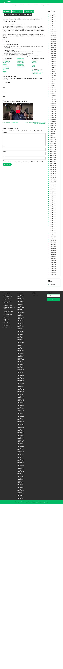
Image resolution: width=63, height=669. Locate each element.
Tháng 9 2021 (53, 57)
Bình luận (5, 132)
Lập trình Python (7, 304)
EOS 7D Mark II (6, 68)
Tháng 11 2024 (53, 19)
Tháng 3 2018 (53, 123)
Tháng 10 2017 (53, 129)
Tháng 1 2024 (53, 29)
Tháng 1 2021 (53, 73)
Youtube (36, 5)
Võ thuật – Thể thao (8, 327)
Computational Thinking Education (10, 122)
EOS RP (33, 66)
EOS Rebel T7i (20, 65)
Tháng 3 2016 (53, 155)
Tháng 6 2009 (53, 266)
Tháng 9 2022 (53, 39)
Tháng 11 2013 (53, 200)
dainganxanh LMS (45, 5)
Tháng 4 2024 (53, 25)
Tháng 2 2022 (53, 47)
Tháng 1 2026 (53, 15)
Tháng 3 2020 (53, 93)
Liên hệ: (14, 5)
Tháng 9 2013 (53, 204)
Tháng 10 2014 (53, 181)
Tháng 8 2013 (53, 206)
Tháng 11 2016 (53, 143)
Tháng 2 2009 (53, 272)
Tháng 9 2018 (53, 115)
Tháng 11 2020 (53, 77)
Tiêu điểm (6, 325)
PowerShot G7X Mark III (37, 72)
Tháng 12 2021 (53, 51)
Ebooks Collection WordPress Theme (25, 502)
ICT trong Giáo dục (29, 11)
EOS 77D (4, 69)
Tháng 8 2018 (53, 117)
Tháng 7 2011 (53, 252)
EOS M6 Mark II (35, 60)
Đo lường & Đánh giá (8, 316)
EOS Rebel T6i (20, 62)
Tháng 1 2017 (53, 139)
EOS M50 (34, 61)
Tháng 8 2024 (53, 23)
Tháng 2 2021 (53, 71)
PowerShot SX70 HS (36, 73)
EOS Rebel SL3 (20, 60)
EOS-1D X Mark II (6, 60)
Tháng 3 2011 (53, 260)
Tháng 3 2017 (53, 135)
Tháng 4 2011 (53, 258)
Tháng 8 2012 (53, 230)
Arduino (6, 302)
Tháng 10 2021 (53, 55)
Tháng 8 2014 (53, 184)
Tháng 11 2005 (53, 274)
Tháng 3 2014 (53, 194)
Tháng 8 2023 (53, 35)
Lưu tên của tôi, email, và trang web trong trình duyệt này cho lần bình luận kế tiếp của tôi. (23, 161)
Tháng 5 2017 (53, 131)
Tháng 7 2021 (53, 61)
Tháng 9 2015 (53, 165)
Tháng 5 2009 (53, 268)
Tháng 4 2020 (53, 91)
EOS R (33, 65)
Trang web (5, 156)
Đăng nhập (52, 284)
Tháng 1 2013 (53, 220)
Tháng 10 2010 (53, 262)
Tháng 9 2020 (53, 81)
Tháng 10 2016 (53, 145)
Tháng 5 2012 (53, 234)
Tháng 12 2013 (53, 198)
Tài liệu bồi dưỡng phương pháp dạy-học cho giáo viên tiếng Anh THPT (35, 123)
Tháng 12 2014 (53, 180)
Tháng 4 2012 (53, 236)
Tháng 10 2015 (53, 163)
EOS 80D (4, 71)
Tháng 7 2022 (53, 43)
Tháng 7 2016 (53, 147)
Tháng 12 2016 (53, 141)
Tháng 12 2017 (53, 125)
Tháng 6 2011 (53, 254)
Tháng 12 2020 (53, 75)
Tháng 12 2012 (53, 222)
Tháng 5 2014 (53, 190)
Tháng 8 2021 (53, 59)
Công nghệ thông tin (17, 11)
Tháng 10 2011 (53, 246)
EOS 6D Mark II (6, 67)
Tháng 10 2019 (53, 101)
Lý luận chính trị (7, 320)
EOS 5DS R (5, 65)
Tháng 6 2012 (53, 232)
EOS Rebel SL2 (20, 58)
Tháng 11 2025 (53, 17)
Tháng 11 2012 (53, 224)
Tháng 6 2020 (53, 87)
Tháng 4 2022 (53, 45)
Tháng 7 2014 (53, 186)
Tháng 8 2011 (53, 250)
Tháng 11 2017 (53, 127)
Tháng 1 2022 (53, 49)
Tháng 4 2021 (53, 67)
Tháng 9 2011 (53, 248)
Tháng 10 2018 (53, 113)
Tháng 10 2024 (53, 21)
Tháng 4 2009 (53, 270)
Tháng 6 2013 (53, 210)
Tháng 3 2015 (53, 177)
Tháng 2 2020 (53, 95)
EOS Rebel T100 (20, 67)
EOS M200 (34, 62)
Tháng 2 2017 (53, 137)
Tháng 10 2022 (53, 37)
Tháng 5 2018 (53, 119)
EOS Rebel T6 (20, 61)
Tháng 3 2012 (53, 238)
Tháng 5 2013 (53, 212)
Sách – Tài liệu (7, 324)
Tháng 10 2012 (53, 226)
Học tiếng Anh (6, 319)
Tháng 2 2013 (53, 218)
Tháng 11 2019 (53, 99)
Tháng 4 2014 (53, 192)
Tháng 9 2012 (53, 228)
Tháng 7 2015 (53, 169)
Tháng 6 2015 (53, 171)
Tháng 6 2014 (53, 188)
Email (4, 151)
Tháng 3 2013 (53, 216)
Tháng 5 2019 (53, 103)
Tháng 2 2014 (53, 196)
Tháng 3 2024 (53, 27)
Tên (4, 147)
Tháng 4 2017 (53, 133)
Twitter (29, 5)
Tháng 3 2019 (53, 107)
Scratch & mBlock (8, 305)
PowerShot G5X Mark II (37, 70)
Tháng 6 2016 (53, 149)
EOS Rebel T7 (20, 64)
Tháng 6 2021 (53, 63)
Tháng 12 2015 (53, 159)
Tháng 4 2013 (53, 214)
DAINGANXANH (6, 11)
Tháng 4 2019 (53, 105)
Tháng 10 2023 (53, 31)
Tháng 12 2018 (53, 111)
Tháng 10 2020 (53, 79)
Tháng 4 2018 (53, 121)
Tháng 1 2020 (53, 97)
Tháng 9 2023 (53, 33)
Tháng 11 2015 (53, 161)
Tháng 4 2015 (53, 175)
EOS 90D (4, 72)
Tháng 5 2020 (53, 89)
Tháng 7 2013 (53, 208)
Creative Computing (8, 301)
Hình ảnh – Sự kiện (8, 310)
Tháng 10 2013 (53, 202)
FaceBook (21, 5)
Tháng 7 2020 (53, 85)
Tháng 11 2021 (53, 53)
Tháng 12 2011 (53, 242)
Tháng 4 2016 (53, 153)
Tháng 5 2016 (53, 151)
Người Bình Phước (8, 314)
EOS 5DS (4, 64)
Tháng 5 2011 (53, 256)
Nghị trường (6, 322)
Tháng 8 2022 (53, 41)
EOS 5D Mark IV (6, 62)
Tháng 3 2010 (53, 264)
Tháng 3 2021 (53, 69)
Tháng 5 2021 (53, 65)
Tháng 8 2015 (53, 167)
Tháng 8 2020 (53, 83)
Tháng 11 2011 (53, 244)
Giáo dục (5, 317)
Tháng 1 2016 (53, 157)
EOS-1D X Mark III (6, 61)
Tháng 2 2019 (53, 109)
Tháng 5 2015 (53, 173)
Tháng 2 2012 (53, 240)
